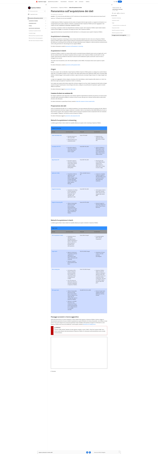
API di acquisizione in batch (57, 235)
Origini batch (54, 251)
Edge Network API (55, 159)
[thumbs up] (87, 452)
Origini (113, 22)
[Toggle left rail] (46, 5)
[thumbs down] (90, 452)
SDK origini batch (55, 290)
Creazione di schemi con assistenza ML (119, 25)
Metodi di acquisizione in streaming (118, 30)
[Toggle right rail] (111, 5)
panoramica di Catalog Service (89, 324)
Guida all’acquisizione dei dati (75, 7)
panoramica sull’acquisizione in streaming (74, 46)
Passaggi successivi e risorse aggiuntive (119, 35)
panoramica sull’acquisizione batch (73, 64)
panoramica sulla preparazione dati (73, 115)
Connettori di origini (32, 33)
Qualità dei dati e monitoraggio (34, 28)
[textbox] (37, 11)
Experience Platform (63, 7)
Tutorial (30, 25)
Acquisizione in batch (32, 23)
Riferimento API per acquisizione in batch (36, 35)
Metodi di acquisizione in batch (117, 32)
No (116, 10)
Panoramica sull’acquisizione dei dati (36, 18)
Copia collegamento (122, 13)
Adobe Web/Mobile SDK (57, 135)
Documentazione (54, 7)
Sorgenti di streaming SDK (57, 202)
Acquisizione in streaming (116, 18)
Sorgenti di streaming (56, 189)
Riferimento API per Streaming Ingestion (36, 38)
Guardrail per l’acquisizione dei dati (35, 30)
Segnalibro (115, 13)
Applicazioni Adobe (56, 173)
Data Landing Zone (56, 269)
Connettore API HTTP (56, 146)
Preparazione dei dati (115, 27)
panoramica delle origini (70, 89)
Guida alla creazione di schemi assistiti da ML (85, 101)
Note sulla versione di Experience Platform (36, 40)
